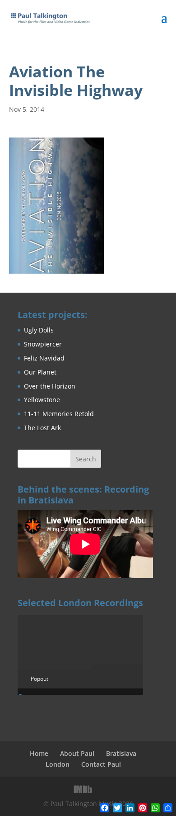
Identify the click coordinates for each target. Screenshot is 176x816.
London (57, 764)
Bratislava (121, 753)
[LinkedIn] (102, 789)
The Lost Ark (42, 427)
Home (39, 753)
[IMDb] (83, 789)
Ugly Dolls (39, 330)
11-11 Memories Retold (59, 413)
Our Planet (40, 372)
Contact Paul (101, 764)
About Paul (77, 753)
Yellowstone (42, 399)
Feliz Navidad (44, 358)
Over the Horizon (49, 386)
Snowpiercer (43, 344)
